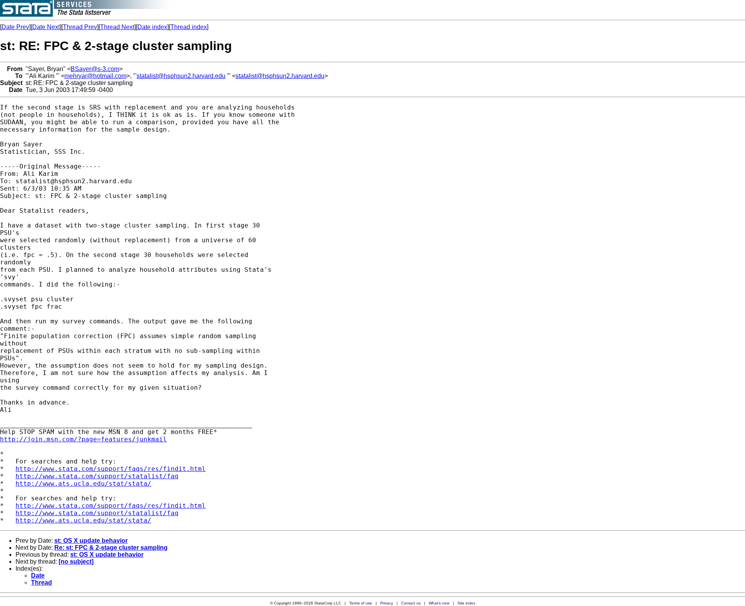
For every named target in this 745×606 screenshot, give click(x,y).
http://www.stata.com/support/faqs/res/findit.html (111, 468)
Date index (152, 27)
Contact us (411, 603)
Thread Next (117, 27)
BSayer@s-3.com (95, 69)
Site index (466, 603)
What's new (439, 603)
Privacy (386, 603)
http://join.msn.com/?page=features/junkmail (83, 439)
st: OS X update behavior (91, 540)
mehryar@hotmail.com (95, 76)
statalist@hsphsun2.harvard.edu (181, 76)
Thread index (188, 27)
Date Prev (15, 27)
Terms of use (360, 603)
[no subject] (76, 561)
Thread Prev (80, 27)
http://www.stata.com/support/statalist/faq (97, 476)
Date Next (46, 27)
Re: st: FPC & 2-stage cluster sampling (111, 547)
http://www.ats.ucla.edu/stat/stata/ (83, 483)
